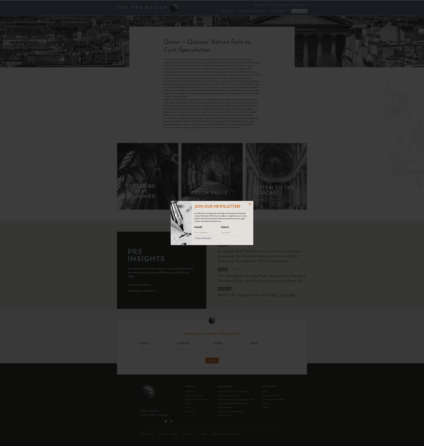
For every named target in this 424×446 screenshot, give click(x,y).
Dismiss (249, 203)
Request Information (203, 238)
